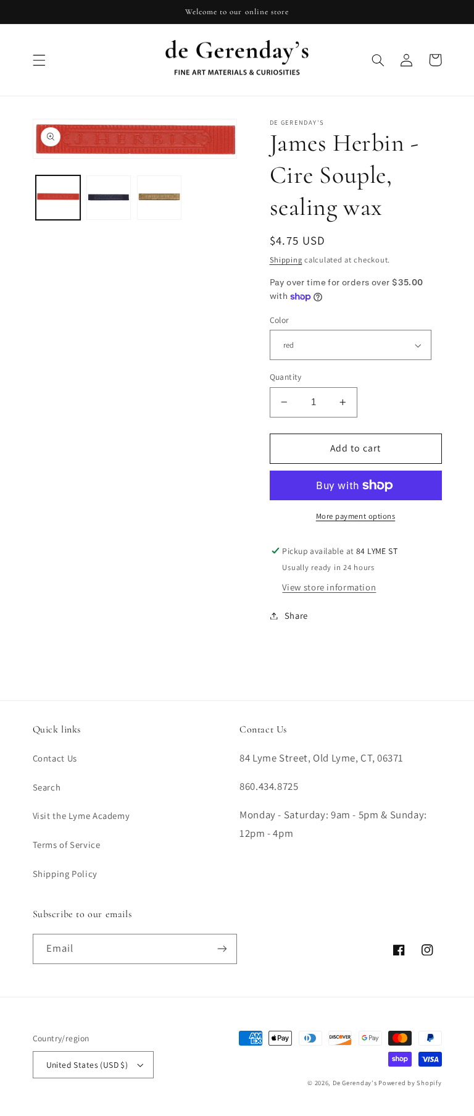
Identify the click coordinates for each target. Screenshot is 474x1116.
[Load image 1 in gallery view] (58, 197)
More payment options (356, 516)
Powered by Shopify (409, 1082)
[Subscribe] (222, 949)
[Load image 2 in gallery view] (108, 197)
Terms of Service (67, 844)
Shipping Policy (65, 873)
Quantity (286, 376)
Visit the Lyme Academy (81, 815)
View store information (329, 587)
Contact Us (55, 758)
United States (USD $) (87, 1064)
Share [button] (296, 615)
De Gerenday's (355, 1082)
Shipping (286, 259)
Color (279, 319)
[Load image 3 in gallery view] (159, 197)
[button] (39, 60)
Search (47, 787)
